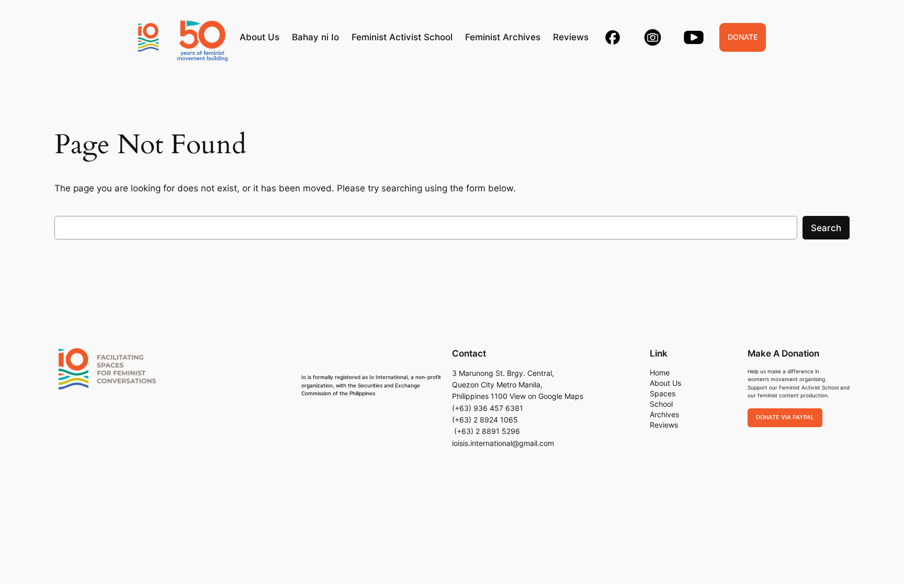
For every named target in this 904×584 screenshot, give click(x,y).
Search (826, 228)
